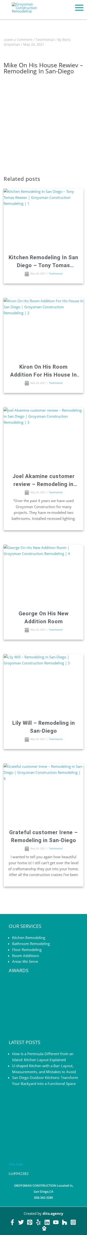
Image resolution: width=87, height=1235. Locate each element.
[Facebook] (12, 1222)
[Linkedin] (47, 1222)
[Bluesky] (44, 1228)
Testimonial (45, 39)
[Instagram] (73, 1222)
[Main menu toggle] (79, 7)
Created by (43, 1213)
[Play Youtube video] (43, 120)
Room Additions (25, 955)
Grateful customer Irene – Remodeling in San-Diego (43, 836)
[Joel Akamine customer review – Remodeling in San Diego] (43, 437)
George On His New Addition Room (44, 617)
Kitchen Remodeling (28, 937)
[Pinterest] (30, 1222)
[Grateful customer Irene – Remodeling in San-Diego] (43, 793)
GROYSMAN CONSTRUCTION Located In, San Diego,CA (43, 1188)
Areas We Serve (25, 961)
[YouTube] (56, 1222)
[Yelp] (38, 1222)
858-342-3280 (43, 1197)
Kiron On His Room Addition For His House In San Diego (43, 371)
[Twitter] (21, 1222)
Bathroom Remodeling (31, 943)
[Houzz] (64, 1222)
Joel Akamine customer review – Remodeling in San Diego (44, 480)
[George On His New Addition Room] (43, 575)
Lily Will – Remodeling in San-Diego (43, 727)
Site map (16, 1164)
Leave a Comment (18, 39)
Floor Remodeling (27, 949)
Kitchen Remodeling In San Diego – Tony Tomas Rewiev (43, 261)
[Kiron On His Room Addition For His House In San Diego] (43, 328)
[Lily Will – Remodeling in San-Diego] (43, 684)
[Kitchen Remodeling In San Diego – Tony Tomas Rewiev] (43, 219)
